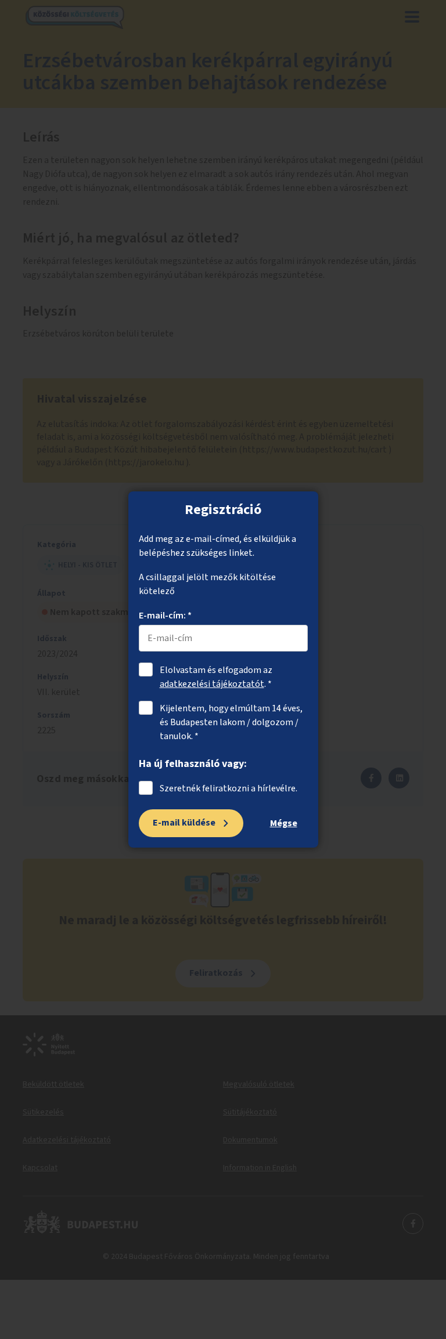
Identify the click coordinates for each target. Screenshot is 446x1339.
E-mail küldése (184, 822)
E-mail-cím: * (165, 615)
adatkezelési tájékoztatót (212, 684)
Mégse (283, 823)
